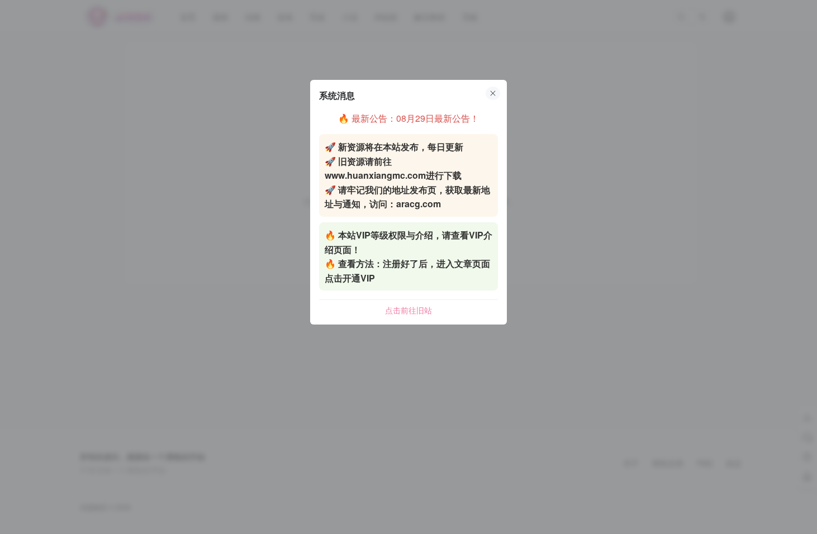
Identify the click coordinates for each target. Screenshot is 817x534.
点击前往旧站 (408, 310)
